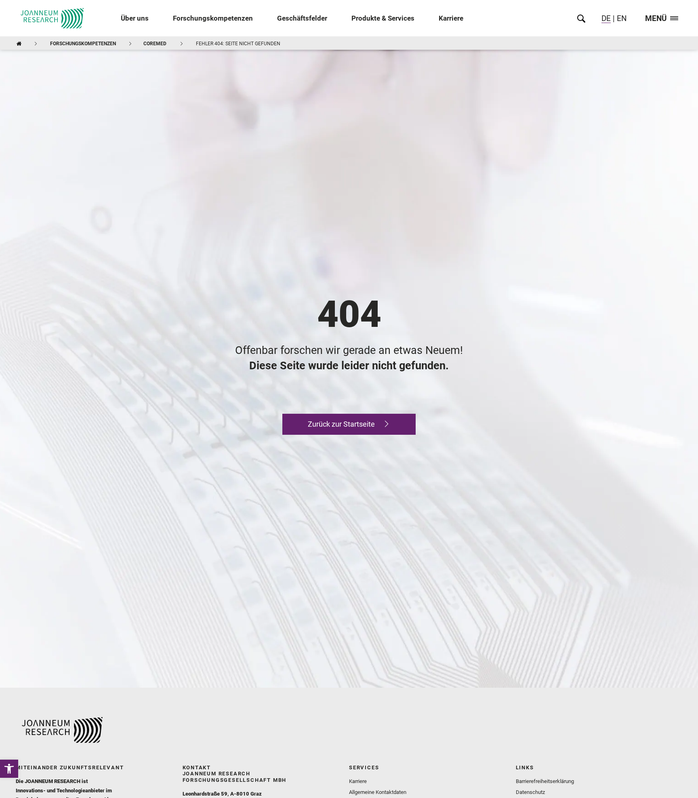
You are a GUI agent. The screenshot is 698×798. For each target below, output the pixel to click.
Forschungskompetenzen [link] (213, 18)
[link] (9, 769)
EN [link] (621, 18)
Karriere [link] (451, 18)
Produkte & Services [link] (382, 18)
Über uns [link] (135, 18)
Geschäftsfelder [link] (302, 18)
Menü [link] (656, 19)
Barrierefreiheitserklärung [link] (545, 781)
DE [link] (606, 18)
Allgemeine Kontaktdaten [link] (377, 792)
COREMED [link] (154, 43)
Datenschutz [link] (530, 792)
